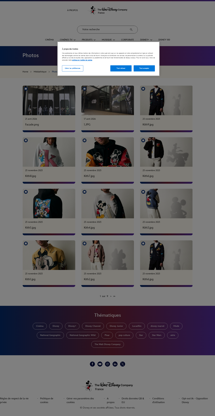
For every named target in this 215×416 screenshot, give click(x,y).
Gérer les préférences (72, 68)
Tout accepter (144, 68)
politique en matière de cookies (82, 60)
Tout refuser (121, 68)
